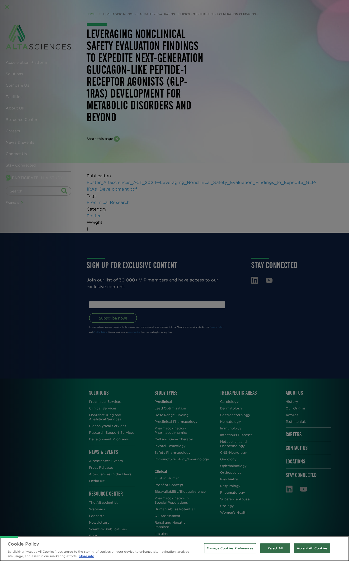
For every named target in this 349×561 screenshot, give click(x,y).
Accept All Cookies (312, 548)
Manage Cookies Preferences (230, 548)
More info (86, 556)
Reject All (275, 548)
